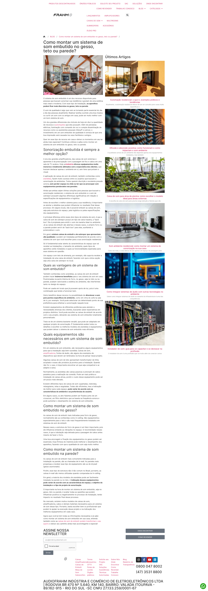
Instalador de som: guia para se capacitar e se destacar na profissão (135, 350)
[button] (127, 15)
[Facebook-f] (144, 559)
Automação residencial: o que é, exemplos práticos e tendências (135, 101)
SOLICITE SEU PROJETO (110, 3)
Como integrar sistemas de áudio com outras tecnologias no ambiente (135, 293)
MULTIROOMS (112, 21)
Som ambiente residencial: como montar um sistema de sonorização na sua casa (135, 247)
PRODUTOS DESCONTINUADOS (62, 3)
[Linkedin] (155, 559)
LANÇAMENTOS (93, 16)
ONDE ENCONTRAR (154, 3)
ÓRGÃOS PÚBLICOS (88, 3)
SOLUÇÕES (137, 3)
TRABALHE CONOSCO (125, 8)
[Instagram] (138, 559)
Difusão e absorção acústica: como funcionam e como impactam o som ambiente (135, 149)
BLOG (141, 8)
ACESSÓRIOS (108, 26)
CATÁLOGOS (155, 8)
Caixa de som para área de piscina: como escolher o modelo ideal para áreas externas (135, 197)
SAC (126, 3)
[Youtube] (149, 559)
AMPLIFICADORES (111, 16)
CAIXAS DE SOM (93, 21)
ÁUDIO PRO (91, 31)
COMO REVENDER (104, 8)
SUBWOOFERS (92, 26)
